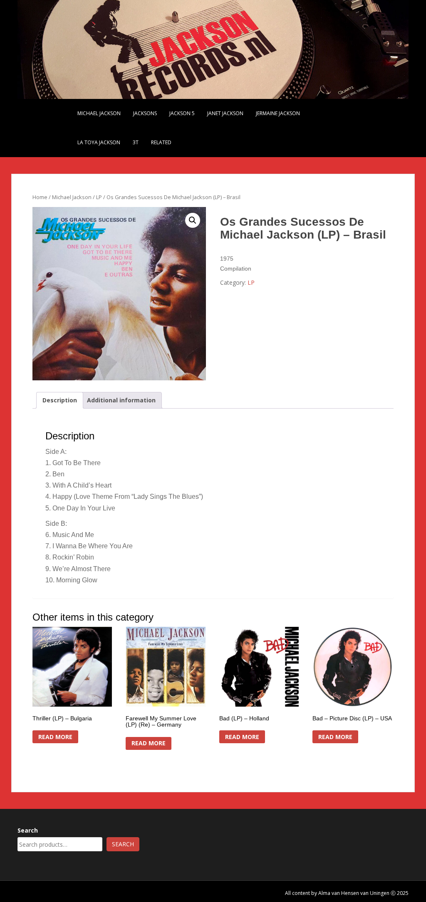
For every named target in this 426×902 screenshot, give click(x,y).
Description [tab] (59, 400)
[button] (192, 220)
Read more (55, 737)
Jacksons (145, 113)
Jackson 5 (182, 113)
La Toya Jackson (98, 142)
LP (99, 197)
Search (27, 830)
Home (39, 197)
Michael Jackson (99, 113)
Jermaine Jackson (278, 113)
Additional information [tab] (121, 400)
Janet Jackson (225, 113)
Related (161, 142)
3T (136, 142)
